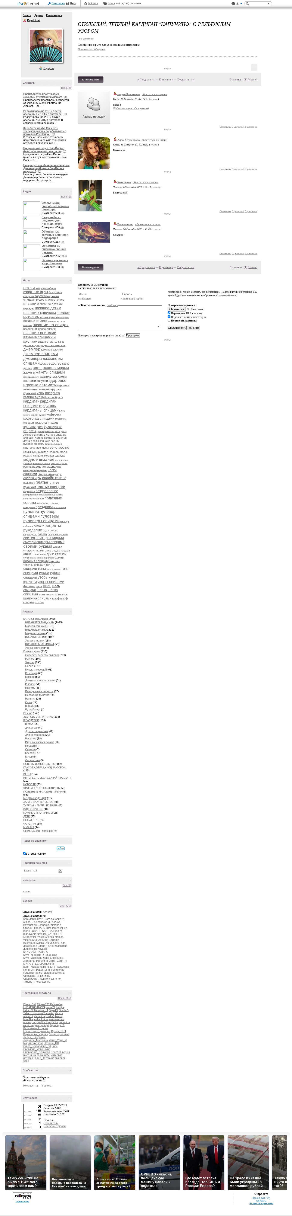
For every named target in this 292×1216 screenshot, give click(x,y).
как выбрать (54, 397)
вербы (66, 1052)
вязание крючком (39, 312)
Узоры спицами (34, 640)
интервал (56, 1055)
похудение (29, 507)
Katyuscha (56, 1004)
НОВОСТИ (29, 784)
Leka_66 (28, 1010)
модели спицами (33, 455)
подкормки (29, 491)
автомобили (48, 288)
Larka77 (50, 1007)
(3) (62, 241)
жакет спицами (56, 368)
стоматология (39, 554)
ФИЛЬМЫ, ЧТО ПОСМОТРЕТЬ (41, 788)
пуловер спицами (39, 513)
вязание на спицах (51, 325)
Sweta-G (42, 936)
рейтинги (28, 526)
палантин (29, 482)
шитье (39, 602)
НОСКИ (29, 288)
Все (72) (66, 196)
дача (61, 341)
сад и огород (50, 530)
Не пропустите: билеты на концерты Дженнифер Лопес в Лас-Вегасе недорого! (46, 168)
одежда (57, 474)
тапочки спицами (34, 564)
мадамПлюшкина (128, 94)
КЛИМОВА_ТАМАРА (35, 951)
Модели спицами (35, 626)
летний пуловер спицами (41, 442)
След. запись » (185, 79)
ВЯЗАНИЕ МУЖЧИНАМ (39, 644)
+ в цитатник (86, 38)
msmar (27, 1022)
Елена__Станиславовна (52, 945)
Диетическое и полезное (40, 680)
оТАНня (49, 963)
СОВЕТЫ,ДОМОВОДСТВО (39, 763)
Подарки (30, 745)
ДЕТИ (26, 816)
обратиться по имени (154, 94)
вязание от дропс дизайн (39, 328)
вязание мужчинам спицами (54, 317)
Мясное (30, 676)
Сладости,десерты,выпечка (42, 655)
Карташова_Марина (35, 1034)
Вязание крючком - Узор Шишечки (55, 262)
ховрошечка (43, 981)
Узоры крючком (34, 647)
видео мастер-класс (50, 299)
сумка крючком (56, 554)
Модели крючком (35, 633)
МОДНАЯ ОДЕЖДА (34, 798)
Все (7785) (64, 998)
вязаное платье (47, 341)
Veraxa (59, 1013)
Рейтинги (93, 3)
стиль (26, 891)
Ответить (225, 126)
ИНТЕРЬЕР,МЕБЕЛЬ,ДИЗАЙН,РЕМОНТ (47, 777)
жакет (37, 368)
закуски (42, 381)
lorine (26, 930)
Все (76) (66, 87)
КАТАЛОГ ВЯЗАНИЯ (35, 618)
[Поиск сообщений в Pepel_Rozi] (61, 848)
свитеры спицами (50, 542)
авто (37, 288)
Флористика (32, 760)
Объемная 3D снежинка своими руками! (54, 249)
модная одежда (54, 455)
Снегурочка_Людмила (36, 978)
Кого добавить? (54, 919)
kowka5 (50, 1016)
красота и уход (46, 422)
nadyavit (37, 1022)
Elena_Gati (29, 1004)
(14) (64, 256)
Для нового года (35, 734)
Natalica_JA (44, 933)
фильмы (29, 586)
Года (62, 942)
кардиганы (47, 406)
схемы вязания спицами (43, 559)
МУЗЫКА (28, 827)
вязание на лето (35, 321)
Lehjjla (60, 1007)
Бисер (29, 756)
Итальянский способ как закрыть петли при (55, 206)
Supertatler (29, 936)
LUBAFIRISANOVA (41, 930)
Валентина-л (125, 224)
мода (63, 452)
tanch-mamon (55, 936)
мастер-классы (48, 452)
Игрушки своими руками (39, 742)
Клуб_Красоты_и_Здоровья (40, 954)
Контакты (261, 1200)
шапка (42, 590)
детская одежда (33, 345)
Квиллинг (30, 753)
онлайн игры (32, 478)
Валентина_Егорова (35, 1028)
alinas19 (28, 922)
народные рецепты (35, 470)
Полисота (49, 966)
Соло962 (56, 1052)
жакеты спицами (50, 372)
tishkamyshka (50, 1022)
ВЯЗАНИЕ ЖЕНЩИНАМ (39, 622)
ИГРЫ (27, 774)
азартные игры (35, 292)
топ (48, 564)
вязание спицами (39, 332)
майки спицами (53, 444)
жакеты (29, 372)
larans (55, 928)
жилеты (49, 376)
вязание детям (48, 308)
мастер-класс (32, 447)
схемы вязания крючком (41, 558)
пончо (40, 503)
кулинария (33, 427)
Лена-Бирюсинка (53, 957)
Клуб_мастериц (32, 957)
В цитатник (251, 126)
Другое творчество (36, 731)
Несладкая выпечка (37, 695)
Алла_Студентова (128, 139)
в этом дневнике (36, 853)
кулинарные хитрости (48, 431)
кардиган (31, 401)
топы (42, 569)
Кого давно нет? (33, 919)
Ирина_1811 (58, 1031)
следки (57, 546)
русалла (60, 972)
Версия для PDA (261, 1198)
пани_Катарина (33, 966)
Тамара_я (29, 981)
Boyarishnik (30, 925)
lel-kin (63, 928)
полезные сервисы (33, 498)
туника (44, 573)
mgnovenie (29, 933)
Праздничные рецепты (39, 691)
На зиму (30, 687)
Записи (27, 15)
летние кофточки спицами (51, 437)
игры (40, 393)
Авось (111, 3)
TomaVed (48, 1013)
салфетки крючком (58, 534)
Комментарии (54, 15)
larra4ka (28, 1019)
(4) (62, 213)
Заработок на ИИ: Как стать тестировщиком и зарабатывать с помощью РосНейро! (44, 131)
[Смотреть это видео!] (32, 207)
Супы (28, 702)
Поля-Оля (29, 969)
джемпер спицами (40, 354)
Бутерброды (32, 709)
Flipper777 (39, 928)
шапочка (61, 594)
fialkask (27, 928)
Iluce (49, 928)
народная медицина (46, 466)
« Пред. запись (146, 79)
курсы (63, 431)
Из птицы (31, 673)
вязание (31, 303)
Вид (239, 4)
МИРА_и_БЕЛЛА (33, 963)
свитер (29, 538)
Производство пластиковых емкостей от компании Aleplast (43, 96)
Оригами (30, 749)
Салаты (30, 666)
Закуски (29, 662)
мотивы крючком (41, 463)
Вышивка (30, 738)
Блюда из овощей (36, 669)
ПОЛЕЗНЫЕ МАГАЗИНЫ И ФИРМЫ (44, 791)
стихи (27, 554)
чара (26, 1061)
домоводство (50, 363)
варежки (40, 296)
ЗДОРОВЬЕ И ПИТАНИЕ (38, 716)
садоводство (30, 534)
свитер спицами (49, 538)
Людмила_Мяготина (35, 960)
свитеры (29, 542)
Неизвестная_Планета (37, 1085)
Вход (73, 3)
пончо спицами (51, 503)
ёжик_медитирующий (36, 1025)
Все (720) (65, 905)
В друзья (49, 68)
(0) (66, 97)
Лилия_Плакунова (34, 1037)
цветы (39, 586)
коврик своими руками (34, 415)
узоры (43, 577)
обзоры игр (45, 474)
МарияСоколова (33, 1043)
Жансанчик (30, 948)
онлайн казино (54, 478)
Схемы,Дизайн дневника (38, 830)
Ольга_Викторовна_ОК (37, 1046)
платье (42, 482)
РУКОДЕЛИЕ (31, 720)
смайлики (112, 305)
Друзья (38, 15)
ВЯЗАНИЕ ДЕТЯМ (36, 637)
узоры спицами (50, 582)
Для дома (31, 727)
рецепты (52, 525)
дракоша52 (30, 945)
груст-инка (29, 1055)
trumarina (64, 1022)
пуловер (31, 511)
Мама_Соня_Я (58, 960)
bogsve (56, 922)
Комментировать (90, 79)
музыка (27, 466)
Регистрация (58, 3)
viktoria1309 (30, 939)
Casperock (44, 925)
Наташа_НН (51, 1043)
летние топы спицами (36, 440)
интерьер (52, 393)
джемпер (31, 349)
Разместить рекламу (261, 1203)
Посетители (51, 1123)
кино (62, 410)
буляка (39, 942)
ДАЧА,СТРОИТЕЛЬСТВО (38, 801)
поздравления (30, 494)
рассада (64, 521)
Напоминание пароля (132, 298)
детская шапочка (54, 345)
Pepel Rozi (25, 20)
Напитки (30, 698)
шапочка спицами (37, 598)
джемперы (32, 358)
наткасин (28, 1058)
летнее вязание (34, 434)
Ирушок (42, 948)
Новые (253, 79)
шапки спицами (46, 594)
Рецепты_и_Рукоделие (50, 969)
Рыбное (30, 684)
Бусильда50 (51, 942)
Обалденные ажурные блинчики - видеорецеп (56, 235)
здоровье (57, 380)
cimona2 (56, 925)
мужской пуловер (59, 463)
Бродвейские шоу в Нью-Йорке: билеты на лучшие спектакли (43, 150)
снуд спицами (61, 550)
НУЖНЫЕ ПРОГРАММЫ (38, 812)
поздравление (46, 491)
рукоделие (32, 530)
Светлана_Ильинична (36, 975)
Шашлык (30, 705)
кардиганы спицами (41, 410)
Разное (29, 658)
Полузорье (62, 966)
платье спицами (51, 487)
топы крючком (53, 569)
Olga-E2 (56, 933)
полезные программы (51, 494)
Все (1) (67, 885)
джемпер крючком (52, 349)
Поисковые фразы (55, 1126)
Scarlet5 (48, 912)
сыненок (56, 978)
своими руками (37, 546)
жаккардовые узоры (33, 377)
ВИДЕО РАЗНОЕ (33, 809)
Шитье (29, 724)
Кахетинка (124, 182)
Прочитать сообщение (91, 49)
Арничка (43, 939)
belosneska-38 (42, 922)
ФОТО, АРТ (29, 823)
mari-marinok (56, 1019)
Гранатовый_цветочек (36, 1031)
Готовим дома (31, 651)
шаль (47, 586)
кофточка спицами (39, 418)
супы (26, 557)
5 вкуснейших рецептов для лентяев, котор (52, 220)
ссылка (154, 98)
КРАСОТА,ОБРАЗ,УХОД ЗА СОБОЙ (44, 767)
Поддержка (233, 4)
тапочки (54, 561)
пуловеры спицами (41, 521)
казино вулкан (34, 397)
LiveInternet (29, 4)
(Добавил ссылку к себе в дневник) (131, 108)
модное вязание (39, 459)
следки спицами (33, 550)
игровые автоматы (40, 385)
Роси (55, 1046)
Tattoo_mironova (33, 1013)
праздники (44, 507)
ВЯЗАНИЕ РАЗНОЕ (37, 629)
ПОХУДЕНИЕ (31, 820)
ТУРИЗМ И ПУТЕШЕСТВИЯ (40, 805)
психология (59, 507)
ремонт (39, 526)
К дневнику (166, 79)
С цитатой (238, 126)
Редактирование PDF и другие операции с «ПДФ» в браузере (42, 113)
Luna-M (57, 930)
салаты (42, 534)
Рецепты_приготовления (38, 972)
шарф (56, 598)
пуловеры (49, 516)
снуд (48, 550)
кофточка (54, 414)
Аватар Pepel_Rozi (46, 46)
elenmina (39, 1016)
